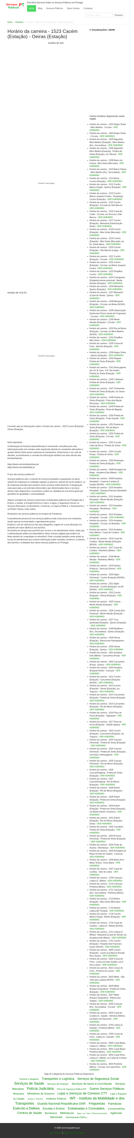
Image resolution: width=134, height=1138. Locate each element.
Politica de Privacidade (74, 1133)
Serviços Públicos (54, 8)
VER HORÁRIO (107, 136)
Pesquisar (119, 15)
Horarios (19, 22)
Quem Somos (73, 8)
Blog (40, 8)
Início (31, 8)
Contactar (88, 8)
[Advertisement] (27, 82)
